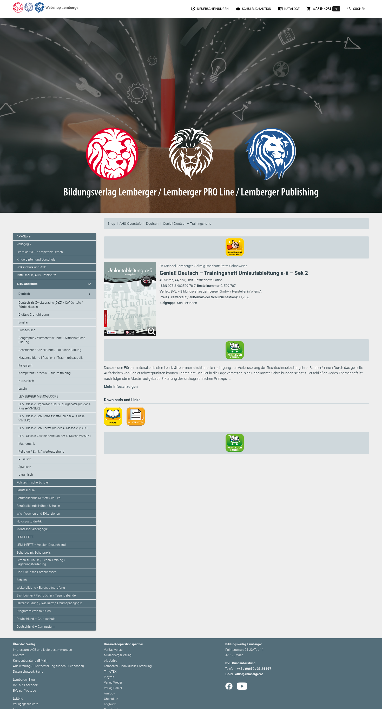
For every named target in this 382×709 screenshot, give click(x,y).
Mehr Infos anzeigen (121, 387)
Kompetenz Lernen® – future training (44, 373)
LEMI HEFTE (25, 537)
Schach (22, 580)
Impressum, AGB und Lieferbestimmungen (42, 650)
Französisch (26, 330)
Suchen (356, 8)
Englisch (24, 322)
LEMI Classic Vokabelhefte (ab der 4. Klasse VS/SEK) (54, 436)
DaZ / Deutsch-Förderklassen (37, 572)
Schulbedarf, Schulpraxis (34, 552)
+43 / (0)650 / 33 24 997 (254, 669)
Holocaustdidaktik (29, 521)
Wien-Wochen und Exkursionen (38, 513)
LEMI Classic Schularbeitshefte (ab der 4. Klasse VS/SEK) (51, 418)
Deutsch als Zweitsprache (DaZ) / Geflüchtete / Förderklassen (50, 305)
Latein (22, 388)
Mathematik (26, 444)
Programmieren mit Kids (34, 611)
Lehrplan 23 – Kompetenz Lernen (40, 252)
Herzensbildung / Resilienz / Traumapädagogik (49, 603)
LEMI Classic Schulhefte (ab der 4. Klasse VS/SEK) (53, 428)
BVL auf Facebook (25, 685)
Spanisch (24, 467)
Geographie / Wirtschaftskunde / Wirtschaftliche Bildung (51, 340)
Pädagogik (24, 244)
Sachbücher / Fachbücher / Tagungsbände (46, 595)
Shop (111, 224)
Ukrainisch (25, 474)
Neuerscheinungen (210, 8)
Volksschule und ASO (31, 267)
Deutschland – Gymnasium (36, 626)
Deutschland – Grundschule (36, 619)
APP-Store (23, 236)
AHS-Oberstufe (131, 224)
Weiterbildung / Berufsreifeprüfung (41, 587)
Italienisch (25, 365)
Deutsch (152, 224)
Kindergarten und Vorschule (36, 259)
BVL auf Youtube (24, 690)
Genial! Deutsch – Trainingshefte (187, 224)
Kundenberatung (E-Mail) (30, 660)
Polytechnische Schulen (33, 482)
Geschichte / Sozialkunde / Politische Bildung (49, 350)
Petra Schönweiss (234, 266)
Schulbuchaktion (253, 8)
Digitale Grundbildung (33, 314)
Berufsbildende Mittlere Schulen (39, 498)
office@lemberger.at (249, 674)
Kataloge (289, 8)
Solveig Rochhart (206, 266)
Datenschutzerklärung (28, 671)
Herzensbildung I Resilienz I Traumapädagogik (50, 358)
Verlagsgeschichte (25, 704)
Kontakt (18, 655)
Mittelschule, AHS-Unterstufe (36, 275)
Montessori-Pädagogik (32, 529)
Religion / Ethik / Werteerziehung (41, 451)
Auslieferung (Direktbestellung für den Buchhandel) (48, 666)
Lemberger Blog (24, 679)
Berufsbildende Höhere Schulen (38, 506)
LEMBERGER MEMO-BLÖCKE (38, 396)
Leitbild (18, 698)
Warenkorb (321, 8)
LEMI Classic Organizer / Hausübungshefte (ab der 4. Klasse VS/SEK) (54, 406)
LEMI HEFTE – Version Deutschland (41, 545)
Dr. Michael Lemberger (176, 266)
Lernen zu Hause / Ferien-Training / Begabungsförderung (41, 562)
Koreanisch (26, 381)
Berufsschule (26, 490)
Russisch (24, 459)
